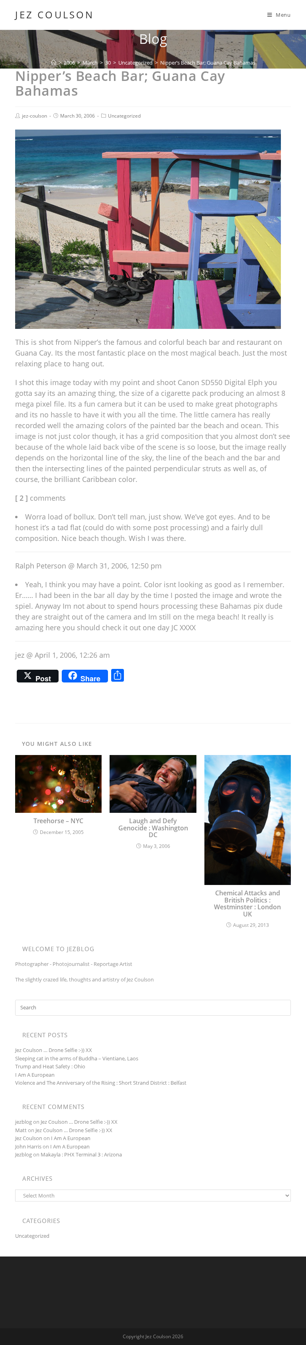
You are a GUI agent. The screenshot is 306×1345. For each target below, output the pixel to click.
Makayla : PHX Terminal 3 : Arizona (81, 1154)
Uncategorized (124, 115)
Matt (21, 1130)
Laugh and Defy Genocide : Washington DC (153, 828)
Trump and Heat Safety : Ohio (50, 1066)
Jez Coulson (54, 15)
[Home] (53, 62)
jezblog (23, 1121)
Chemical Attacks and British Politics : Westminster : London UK (247, 904)
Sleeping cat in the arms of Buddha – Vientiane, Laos (76, 1058)
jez (19, 655)
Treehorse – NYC (58, 821)
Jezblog (23, 1154)
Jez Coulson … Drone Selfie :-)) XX (53, 1050)
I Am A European (35, 1074)
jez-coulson (34, 115)
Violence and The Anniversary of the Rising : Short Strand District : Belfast (100, 1082)
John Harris (28, 1146)
